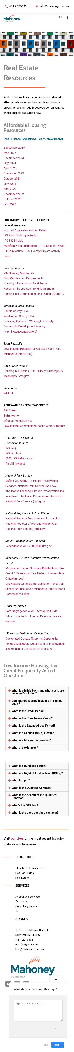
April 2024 (10, 168)
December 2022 (14, 194)
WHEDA (8, 393)
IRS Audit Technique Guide (20, 235)
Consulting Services (27, 906)
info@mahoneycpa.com (29, 949)
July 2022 (10, 204)
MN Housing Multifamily (19, 273)
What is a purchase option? (29, 766)
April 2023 (10, 188)
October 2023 (12, 178)
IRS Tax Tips (13, 453)
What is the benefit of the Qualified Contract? (34, 796)
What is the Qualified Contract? (32, 787)
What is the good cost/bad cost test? (35, 812)
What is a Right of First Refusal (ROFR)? (37, 773)
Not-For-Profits (24, 873)
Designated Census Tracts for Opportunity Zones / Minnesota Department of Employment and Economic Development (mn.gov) (35, 644)
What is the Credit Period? (28, 711)
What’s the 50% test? (25, 805)
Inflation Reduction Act (18, 420)
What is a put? (21, 780)
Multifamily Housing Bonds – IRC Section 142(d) (34, 245)
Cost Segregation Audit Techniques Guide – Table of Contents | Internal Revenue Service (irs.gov (33, 616)
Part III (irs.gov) (15, 463)
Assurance (21, 901)
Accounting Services (27, 896)
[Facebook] (8, 984)
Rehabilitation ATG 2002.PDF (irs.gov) (28, 546)
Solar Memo (11, 415)
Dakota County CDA (16, 311)
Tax (17, 911)
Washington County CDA (19, 316)
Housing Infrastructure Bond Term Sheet (29, 288)
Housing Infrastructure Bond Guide (25, 283)
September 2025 (14, 147)
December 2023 (14, 173)
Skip (46, 1044)
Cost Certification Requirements (24, 278)
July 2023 (10, 183)
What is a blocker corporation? (31, 740)
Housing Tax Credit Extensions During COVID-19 (34, 294)
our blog (17, 838)
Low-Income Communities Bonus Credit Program (34, 426)
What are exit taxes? (25, 747)
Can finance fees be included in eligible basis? (37, 702)
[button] (37, 692)
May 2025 (10, 153)
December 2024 (14, 158)
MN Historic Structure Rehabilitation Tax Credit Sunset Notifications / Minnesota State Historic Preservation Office (35, 589)
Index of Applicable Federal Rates (25, 230)
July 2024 (10, 163)
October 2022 (12, 199)
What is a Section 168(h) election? (34, 733)
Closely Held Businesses (29, 868)
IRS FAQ (10, 448)
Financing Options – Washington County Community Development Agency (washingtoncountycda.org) (28, 326)
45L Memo (10, 410)
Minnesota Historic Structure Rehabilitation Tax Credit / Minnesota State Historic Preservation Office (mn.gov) (34, 573)
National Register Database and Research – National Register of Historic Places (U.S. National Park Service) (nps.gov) (32, 524)
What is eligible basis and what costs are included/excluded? (38, 692)
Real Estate (22, 877)
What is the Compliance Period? (32, 718)
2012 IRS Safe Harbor (19, 458)
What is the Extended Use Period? (33, 725)
